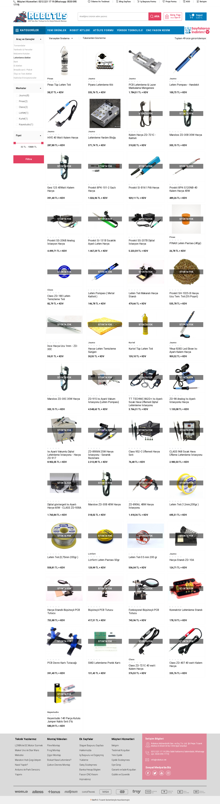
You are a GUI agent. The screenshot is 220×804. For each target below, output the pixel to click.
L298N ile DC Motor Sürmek (29, 745)
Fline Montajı (53, 745)
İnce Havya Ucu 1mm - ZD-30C (62, 347)
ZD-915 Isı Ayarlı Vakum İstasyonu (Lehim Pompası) (103, 400)
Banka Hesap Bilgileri (89, 769)
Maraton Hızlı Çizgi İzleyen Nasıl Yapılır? (28, 762)
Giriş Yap (175, 15)
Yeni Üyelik (117, 755)
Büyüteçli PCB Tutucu (100, 609)
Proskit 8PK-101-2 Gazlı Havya (102, 189)
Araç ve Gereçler (25, 39)
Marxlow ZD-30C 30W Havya (63, 398)
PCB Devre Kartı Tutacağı (62, 662)
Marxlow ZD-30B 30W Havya (185, 134)
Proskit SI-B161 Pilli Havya (144, 187)
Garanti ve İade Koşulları (124, 769)
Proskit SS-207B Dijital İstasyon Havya (142, 242)
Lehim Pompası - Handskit (184, 84)
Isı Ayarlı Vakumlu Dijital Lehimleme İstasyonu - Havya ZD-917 (64, 455)
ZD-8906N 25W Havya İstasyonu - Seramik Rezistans (100, 455)
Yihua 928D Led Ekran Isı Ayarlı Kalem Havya (183, 350)
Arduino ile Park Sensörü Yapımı (27, 772)
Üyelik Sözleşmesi (121, 760)
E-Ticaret (101, 800)
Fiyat (18, 135)
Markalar (21, 88)
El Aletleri (18, 66)
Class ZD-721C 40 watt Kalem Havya (142, 667)
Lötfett (92, 554)
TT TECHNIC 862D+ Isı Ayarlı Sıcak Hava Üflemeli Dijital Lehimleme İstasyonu (145, 402)
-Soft (93, 800)
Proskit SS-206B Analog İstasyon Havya (61, 242)
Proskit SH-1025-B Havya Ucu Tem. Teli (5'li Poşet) (184, 295)
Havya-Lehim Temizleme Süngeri (102, 350)
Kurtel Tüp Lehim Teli (141, 348)
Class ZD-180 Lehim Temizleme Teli (58, 297)
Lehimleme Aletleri (22, 57)
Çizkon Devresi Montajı (58, 765)
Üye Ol (177, 17)
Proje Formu (171, 1)
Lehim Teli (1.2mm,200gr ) (184, 504)
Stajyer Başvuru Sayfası (91, 745)
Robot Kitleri (80, 30)
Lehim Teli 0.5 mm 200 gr (143, 557)
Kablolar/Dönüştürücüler (25, 78)
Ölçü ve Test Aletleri (23, 74)
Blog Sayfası (125, 1)
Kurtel (132, 342)
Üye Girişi (116, 765)
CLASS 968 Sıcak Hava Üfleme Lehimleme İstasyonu (185, 453)
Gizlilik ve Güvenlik (121, 774)
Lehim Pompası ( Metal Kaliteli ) (101, 295)
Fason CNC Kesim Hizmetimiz (88, 777)
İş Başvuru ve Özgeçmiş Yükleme (91, 757)
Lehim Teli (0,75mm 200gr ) (62, 557)
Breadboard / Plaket (23, 70)
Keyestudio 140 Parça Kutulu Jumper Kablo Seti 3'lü (63, 720)
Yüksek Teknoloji (130, 30)
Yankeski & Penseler (23, 49)
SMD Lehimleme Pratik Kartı (104, 662)
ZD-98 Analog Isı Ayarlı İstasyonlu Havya (182, 400)
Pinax (50, 78)
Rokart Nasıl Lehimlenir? (59, 760)
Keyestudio (53, 712)
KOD (188, 1)
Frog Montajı (53, 750)
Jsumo (91, 78)
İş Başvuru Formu (148, 1)
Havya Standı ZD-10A (181, 559)
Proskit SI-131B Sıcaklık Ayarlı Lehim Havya (102, 242)
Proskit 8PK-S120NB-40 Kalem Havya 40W (183, 189)
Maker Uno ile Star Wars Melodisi (27, 752)
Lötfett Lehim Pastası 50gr (104, 559)
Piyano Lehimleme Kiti (100, 84)
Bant (16, 61)
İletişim (203, 1)
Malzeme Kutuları (22, 53)
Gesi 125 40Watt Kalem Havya (60, 189)
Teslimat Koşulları (121, 750)
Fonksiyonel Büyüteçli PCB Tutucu (144, 611)
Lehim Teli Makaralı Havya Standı (143, 295)
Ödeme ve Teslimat (100, 1)
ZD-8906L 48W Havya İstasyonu (141, 506)
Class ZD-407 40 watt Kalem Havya (185, 664)
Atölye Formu (103, 30)
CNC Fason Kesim (158, 30)
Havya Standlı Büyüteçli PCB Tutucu (63, 611)
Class (50, 290)
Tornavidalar (19, 45)
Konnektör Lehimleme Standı (185, 609)
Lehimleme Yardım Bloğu (102, 137)
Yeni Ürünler (56, 30)
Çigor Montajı (54, 755)
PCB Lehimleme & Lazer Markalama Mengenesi (142, 86)
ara (156, 16)
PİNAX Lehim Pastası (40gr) (185, 243)
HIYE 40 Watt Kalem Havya (62, 137)
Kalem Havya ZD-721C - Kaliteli (142, 136)
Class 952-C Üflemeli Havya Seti (144, 453)
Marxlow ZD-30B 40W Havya (104, 504)
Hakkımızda (85, 750)
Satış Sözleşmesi (88, 765)
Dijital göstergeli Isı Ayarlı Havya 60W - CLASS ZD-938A (64, 506)
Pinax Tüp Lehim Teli (59, 84)
